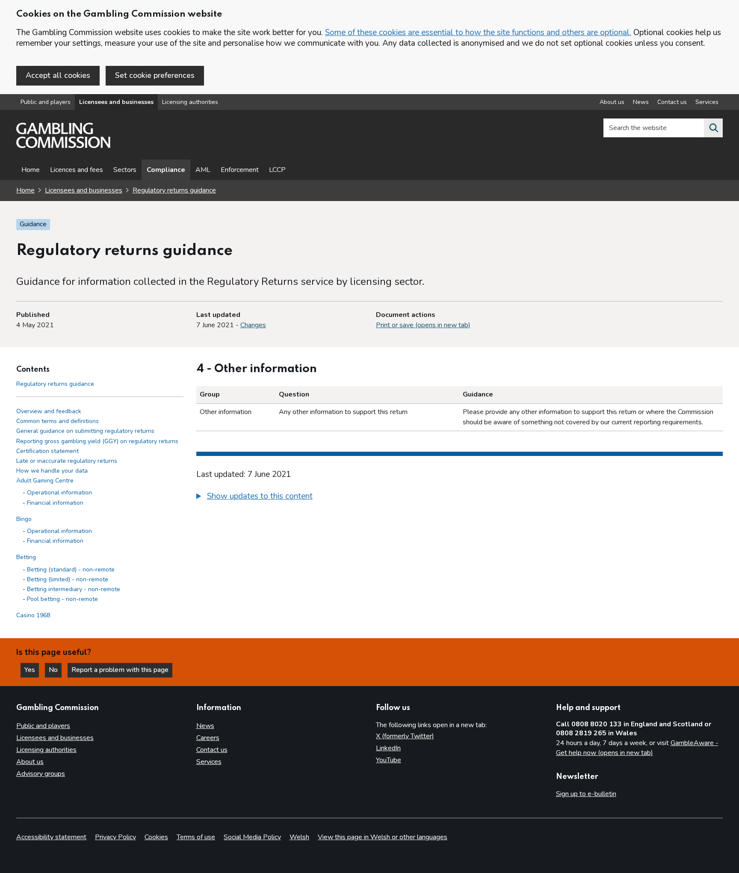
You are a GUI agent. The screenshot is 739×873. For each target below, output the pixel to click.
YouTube (388, 760)
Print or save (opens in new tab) (423, 325)
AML (202, 170)
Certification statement (47, 451)
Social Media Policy (252, 837)
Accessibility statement (51, 837)
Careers (207, 738)
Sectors (124, 170)
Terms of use (196, 837)
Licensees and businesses (116, 102)
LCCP (277, 170)
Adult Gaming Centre (45, 481)
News (641, 102)
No (55, 670)
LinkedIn (388, 748)
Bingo (24, 519)
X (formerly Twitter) (405, 736)
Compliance (166, 170)
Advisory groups (40, 773)
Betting (26, 557)
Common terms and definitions (57, 421)
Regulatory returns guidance (174, 190)
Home (30, 170)
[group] (459, 497)
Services (706, 102)
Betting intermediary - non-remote (73, 590)
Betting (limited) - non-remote (67, 579)
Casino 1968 (33, 616)
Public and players (46, 102)
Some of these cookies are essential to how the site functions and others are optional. (478, 32)
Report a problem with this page (119, 670)
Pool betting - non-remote (62, 599)
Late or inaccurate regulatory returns (66, 461)
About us (612, 102)
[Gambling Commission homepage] (63, 146)
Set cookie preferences (155, 75)
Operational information (59, 493)
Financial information (55, 503)
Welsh (299, 837)
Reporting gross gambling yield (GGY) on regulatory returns (97, 441)
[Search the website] (713, 127)
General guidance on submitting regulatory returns (85, 431)
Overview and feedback (48, 412)
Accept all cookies (58, 75)
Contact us (672, 102)
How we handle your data (52, 471)
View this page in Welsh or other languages (382, 837)
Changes (253, 325)
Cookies (156, 837)
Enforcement (240, 170)
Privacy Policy (115, 837)
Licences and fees (76, 170)
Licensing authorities (190, 102)
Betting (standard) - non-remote (71, 569)
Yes (31, 670)
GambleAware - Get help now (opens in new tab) (637, 748)
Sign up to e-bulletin (586, 794)
